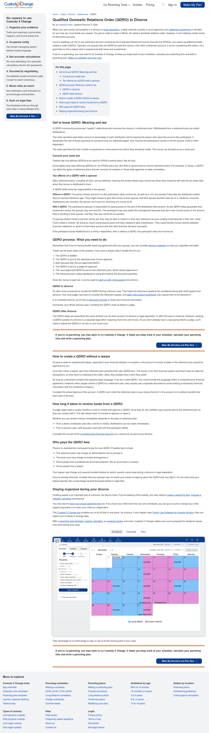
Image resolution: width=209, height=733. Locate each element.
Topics (63, 14)
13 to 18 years (138, 703)
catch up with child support (111, 280)
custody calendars (93, 521)
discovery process (98, 299)
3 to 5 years (136, 695)
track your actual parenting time (85, 503)
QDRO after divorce (72, 93)
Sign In (172, 5)
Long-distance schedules (58, 695)
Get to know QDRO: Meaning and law (78, 72)
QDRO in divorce (71, 89)
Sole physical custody (14, 719)
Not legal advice (96, 727)
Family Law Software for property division (173, 512)
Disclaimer (93, 723)
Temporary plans (96, 699)
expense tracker (115, 521)
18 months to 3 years (141, 691)
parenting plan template (71, 521)
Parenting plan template (15, 695)
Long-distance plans (98, 695)
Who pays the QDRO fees (72, 106)
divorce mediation (158, 245)
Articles (137, 5)
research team (66, 24)
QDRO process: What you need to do (77, 85)
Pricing (150, 5)
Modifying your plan (98, 703)
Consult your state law (74, 76)
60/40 (55, 691)
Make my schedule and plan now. (85, 57)
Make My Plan (193, 5)
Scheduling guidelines (184, 691)
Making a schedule (55, 687)
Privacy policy (95, 715)
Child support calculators (185, 695)
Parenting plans (181, 687)
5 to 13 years (137, 699)
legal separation (112, 29)
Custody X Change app (69, 512)
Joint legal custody (12, 723)
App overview (10, 687)
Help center (51, 715)
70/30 (62, 691)
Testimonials (9, 703)
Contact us (50, 727)
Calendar (7, 691)
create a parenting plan (178, 495)
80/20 (69, 691)
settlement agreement (180, 29)
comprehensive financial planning (97, 434)
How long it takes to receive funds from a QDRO (83, 102)
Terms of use (94, 719)
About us (49, 723)
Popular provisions (97, 691)
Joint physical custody (14, 715)
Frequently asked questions (59, 719)
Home (55, 14)
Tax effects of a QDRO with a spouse (81, 80)
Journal (6, 699)
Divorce (71, 14)
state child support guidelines (141, 294)
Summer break (52, 703)
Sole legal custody (12, 727)
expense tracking (20, 699)
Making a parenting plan (100, 687)
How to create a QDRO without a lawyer (79, 98)
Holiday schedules (54, 699)
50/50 (48, 691)
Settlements (82, 14)
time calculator (20, 691)
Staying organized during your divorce (78, 111)
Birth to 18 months (140, 687)
